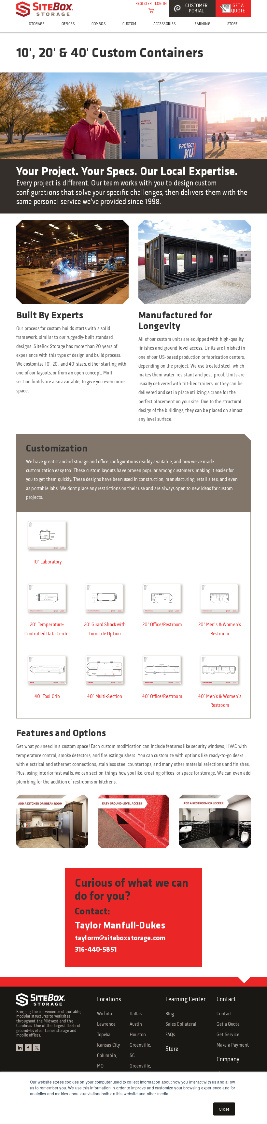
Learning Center (185, 999)
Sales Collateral (181, 1024)
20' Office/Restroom (162, 624)
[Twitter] (37, 1048)
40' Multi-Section (104, 696)
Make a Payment (233, 1045)
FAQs (170, 1034)
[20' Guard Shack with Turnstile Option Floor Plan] (105, 598)
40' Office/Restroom (162, 696)
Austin (136, 1024)
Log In (161, 4)
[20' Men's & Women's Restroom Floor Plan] (220, 598)
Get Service (228, 1034)
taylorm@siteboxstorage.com (120, 938)
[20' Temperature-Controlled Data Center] (47, 598)
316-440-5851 (96, 950)
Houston (138, 1034)
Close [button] (224, 1109)
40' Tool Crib (47, 696)
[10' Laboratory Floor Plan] (47, 535)
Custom (129, 24)
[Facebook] (29, 1048)
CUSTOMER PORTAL (196, 8)
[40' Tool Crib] (47, 670)
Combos (98, 24)
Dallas (136, 1014)
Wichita (104, 1014)
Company (228, 1059)
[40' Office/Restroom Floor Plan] (162, 670)
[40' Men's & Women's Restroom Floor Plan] (220, 670)
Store (232, 24)
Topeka (104, 1034)
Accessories (164, 24)
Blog (169, 1014)
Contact (226, 999)
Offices (68, 24)
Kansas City (108, 1045)
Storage (36, 24)
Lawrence (106, 1024)
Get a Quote (228, 1024)
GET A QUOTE (238, 8)
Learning (201, 24)
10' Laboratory (47, 562)
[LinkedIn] (20, 1048)
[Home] (44, 9)
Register (143, 4)
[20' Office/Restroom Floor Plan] (162, 598)
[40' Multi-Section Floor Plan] (105, 670)
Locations (109, 999)
